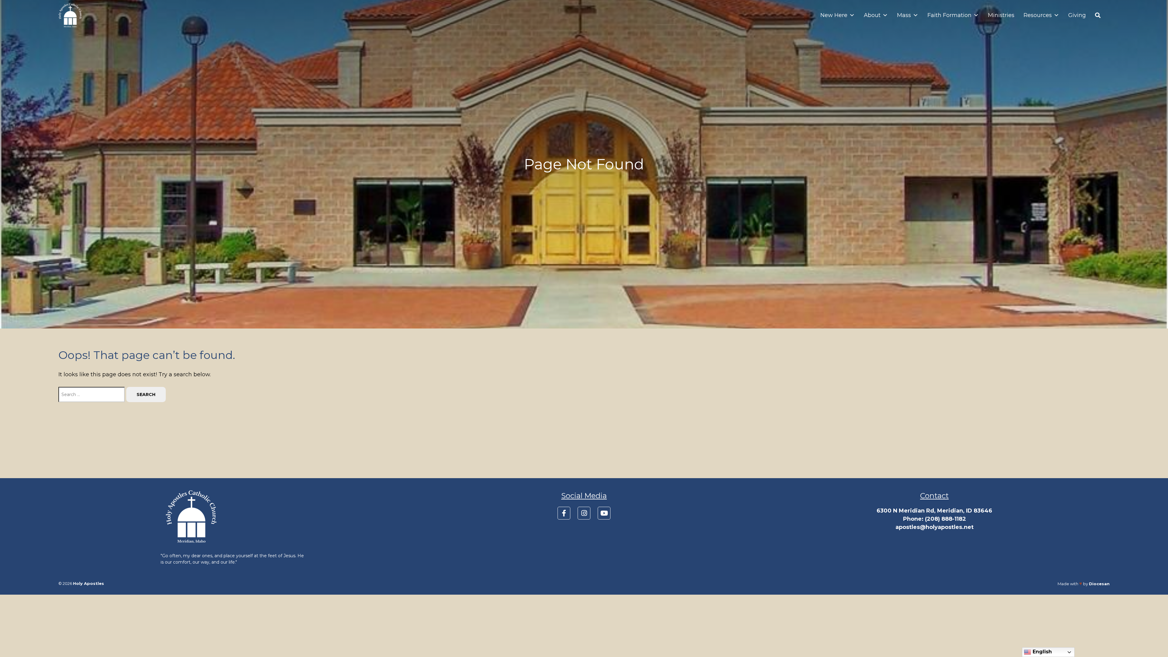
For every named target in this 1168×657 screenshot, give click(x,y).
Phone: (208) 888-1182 (934, 519)
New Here (833, 15)
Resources (1038, 15)
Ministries (1001, 15)
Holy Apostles (88, 583)
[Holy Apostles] (70, 15)
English (1041, 652)
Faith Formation (949, 15)
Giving (1077, 15)
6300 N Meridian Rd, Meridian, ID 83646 (934, 510)
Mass (904, 15)
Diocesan (1099, 583)
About (872, 15)
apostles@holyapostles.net (934, 527)
